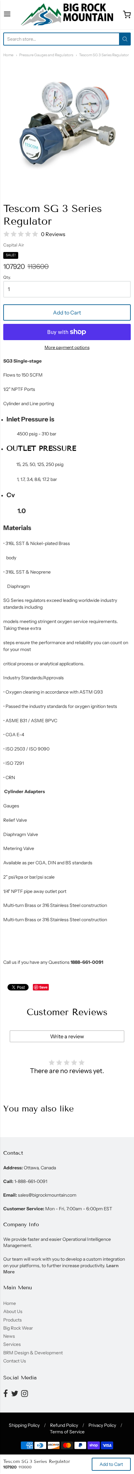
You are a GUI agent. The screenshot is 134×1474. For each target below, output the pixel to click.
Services (12, 1344)
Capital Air (13, 244)
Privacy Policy (102, 1425)
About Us (12, 1311)
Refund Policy (64, 1425)
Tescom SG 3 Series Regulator (104, 55)
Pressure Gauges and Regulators (46, 55)
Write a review (67, 1036)
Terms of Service (67, 1432)
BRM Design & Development (33, 1353)
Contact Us (14, 1361)
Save (43, 987)
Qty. (7, 277)
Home (8, 55)
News (9, 1336)
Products (12, 1320)
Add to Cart (67, 312)
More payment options (67, 347)
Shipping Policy (24, 1425)
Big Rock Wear (18, 1328)
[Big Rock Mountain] (67, 14)
